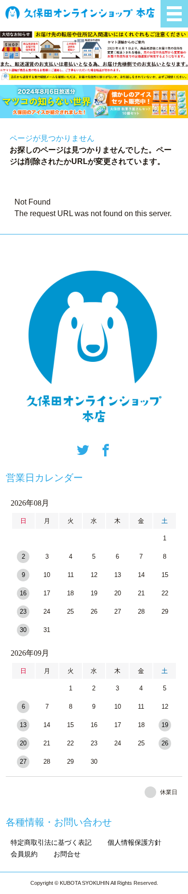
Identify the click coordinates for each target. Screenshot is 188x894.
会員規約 (24, 854)
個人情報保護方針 (134, 842)
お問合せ (67, 854)
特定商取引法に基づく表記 (51, 842)
